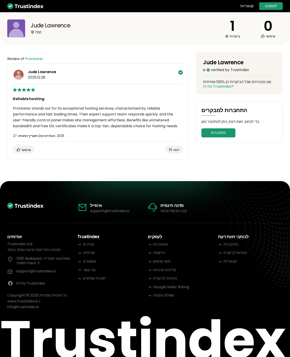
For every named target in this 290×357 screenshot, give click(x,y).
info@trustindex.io (23, 306)
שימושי (25, 150)
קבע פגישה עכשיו (173, 210)
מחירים (88, 244)
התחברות (218, 132)
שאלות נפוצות (163, 295)
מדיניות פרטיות (164, 270)
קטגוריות (247, 6)
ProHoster (34, 58)
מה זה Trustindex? (218, 86)
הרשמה (159, 252)
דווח (176, 150)
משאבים (89, 261)
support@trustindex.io (110, 210)
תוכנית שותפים (94, 278)
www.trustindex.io (22, 301)
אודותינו (89, 252)
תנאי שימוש (162, 261)
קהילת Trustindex (30, 283)
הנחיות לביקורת (165, 278)
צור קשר (89, 270)
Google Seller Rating (171, 287)
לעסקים (271, 6)
